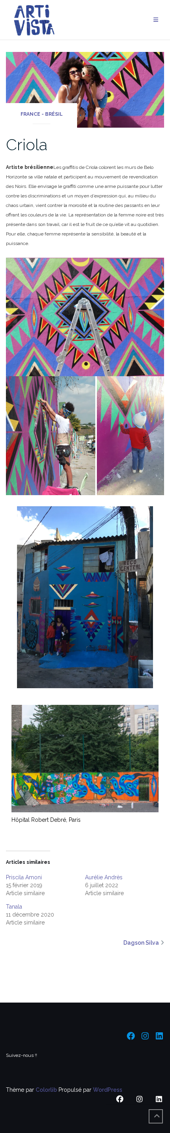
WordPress (107, 1090)
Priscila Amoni (24, 877)
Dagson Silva (141, 943)
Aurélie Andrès (104, 877)
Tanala (14, 906)
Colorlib (46, 1090)
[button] (85, 317)
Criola (26, 144)
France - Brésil (42, 114)
